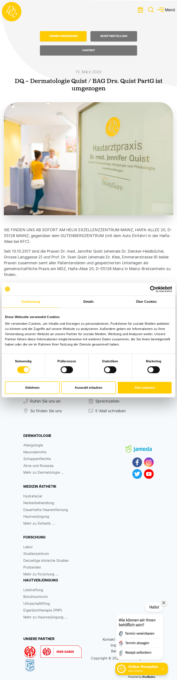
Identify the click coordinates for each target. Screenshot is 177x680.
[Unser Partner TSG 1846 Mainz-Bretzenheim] (32, 665)
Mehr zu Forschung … (40, 574)
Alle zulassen (144, 387)
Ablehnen (32, 387)
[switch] (67, 369)
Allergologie (33, 445)
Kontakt (109, 639)
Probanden (32, 567)
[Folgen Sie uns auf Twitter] (137, 474)
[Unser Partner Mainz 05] (32, 652)
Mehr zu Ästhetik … (39, 523)
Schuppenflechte (37, 459)
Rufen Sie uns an (45, 401)
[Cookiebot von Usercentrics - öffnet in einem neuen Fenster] (153, 289)
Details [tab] (88, 301)
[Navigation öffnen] (151, 10)
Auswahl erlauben (88, 387)
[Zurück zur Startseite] (11, 11)
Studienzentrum (36, 554)
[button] (139, 632)
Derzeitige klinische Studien (46, 561)
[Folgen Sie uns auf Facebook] (137, 462)
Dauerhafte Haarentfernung (45, 510)
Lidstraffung (33, 590)
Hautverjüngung (36, 516)
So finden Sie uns (46, 411)
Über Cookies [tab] (146, 301)
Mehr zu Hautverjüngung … (45, 617)
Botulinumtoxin (35, 597)
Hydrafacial (32, 496)
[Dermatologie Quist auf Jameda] (138, 445)
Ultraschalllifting (36, 604)
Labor (28, 547)
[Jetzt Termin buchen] (140, 10)
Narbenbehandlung (38, 503)
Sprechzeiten (107, 401)
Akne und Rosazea (38, 466)
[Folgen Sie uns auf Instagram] (149, 462)
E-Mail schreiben (110, 411)
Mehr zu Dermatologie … (43, 472)
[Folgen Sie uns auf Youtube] (149, 474)
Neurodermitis (34, 452)
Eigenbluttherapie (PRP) (42, 610)
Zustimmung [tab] (30, 301)
